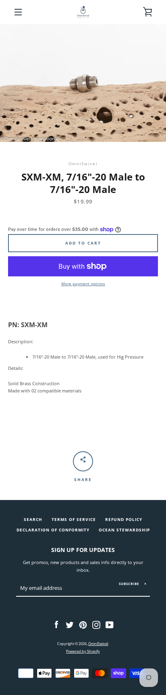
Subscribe (129, 583)
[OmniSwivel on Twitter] (70, 624)
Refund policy (123, 519)
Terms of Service (74, 519)
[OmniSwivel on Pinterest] (83, 624)
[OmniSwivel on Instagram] (96, 624)
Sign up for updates (83, 550)
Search (33, 519)
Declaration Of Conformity (53, 530)
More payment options (83, 283)
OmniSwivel (98, 643)
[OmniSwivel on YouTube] (110, 624)
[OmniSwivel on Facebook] (56, 624)
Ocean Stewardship (124, 530)
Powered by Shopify (83, 651)
